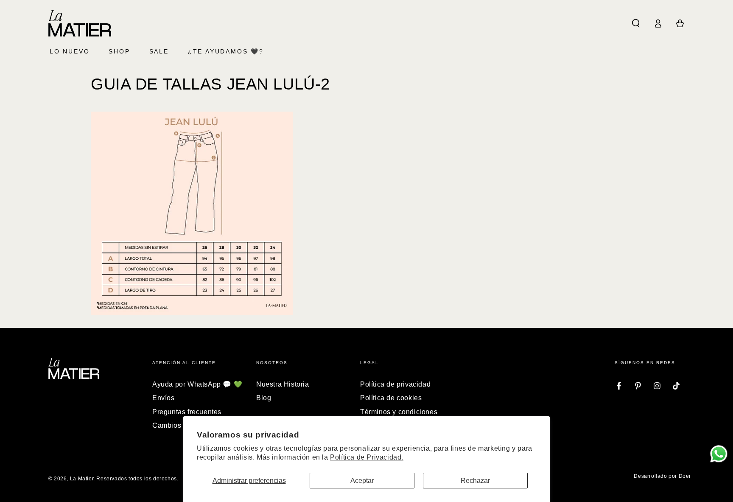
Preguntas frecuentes (186, 411)
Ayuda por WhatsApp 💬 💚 (197, 384)
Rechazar (475, 480)
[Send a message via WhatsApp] (719, 454)
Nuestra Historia (282, 384)
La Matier (81, 479)
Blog (263, 397)
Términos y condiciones (398, 411)
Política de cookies (391, 397)
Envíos (163, 397)
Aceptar (362, 480)
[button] (636, 23)
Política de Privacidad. (366, 457)
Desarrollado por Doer (662, 476)
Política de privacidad (395, 384)
